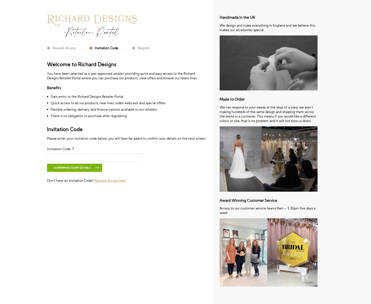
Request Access (64, 48)
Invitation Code (106, 48)
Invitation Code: (60, 149)
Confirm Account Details (71, 167)
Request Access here (110, 181)
